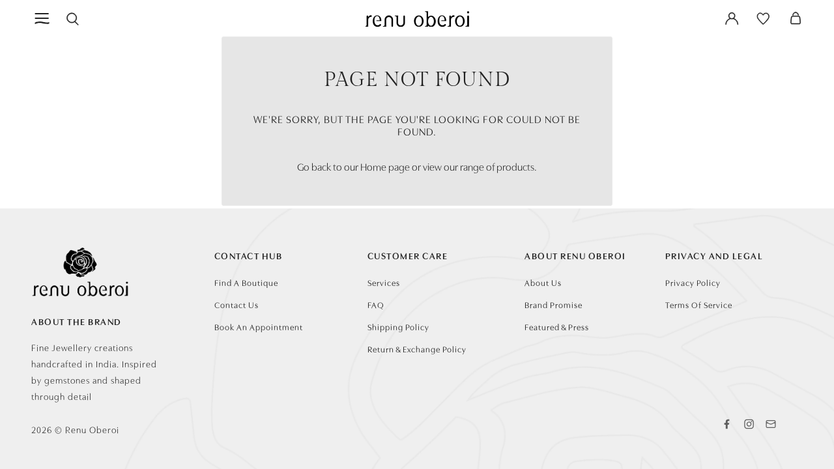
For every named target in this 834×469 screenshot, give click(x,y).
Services (383, 282)
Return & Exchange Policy (417, 348)
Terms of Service (698, 304)
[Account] (732, 18)
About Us (543, 282)
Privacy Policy (693, 282)
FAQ (375, 304)
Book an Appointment (258, 326)
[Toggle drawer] (43, 18)
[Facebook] (726, 424)
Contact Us (236, 304)
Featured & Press (557, 326)
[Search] (72, 18)
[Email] (771, 424)
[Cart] (795, 18)
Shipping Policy (398, 326)
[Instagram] (749, 424)
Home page (385, 166)
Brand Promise (553, 304)
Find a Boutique (246, 282)
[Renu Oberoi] (417, 18)
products (515, 166)
